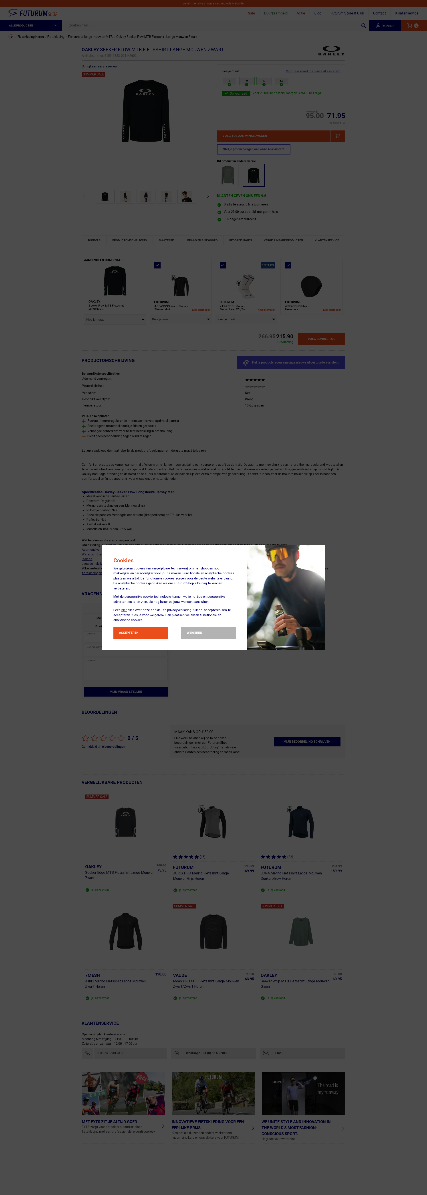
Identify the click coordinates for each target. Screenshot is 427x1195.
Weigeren (194, 632)
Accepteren (129, 632)
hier (124, 610)
